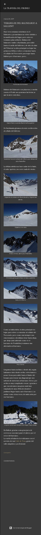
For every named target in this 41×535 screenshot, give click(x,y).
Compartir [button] (7, 452)
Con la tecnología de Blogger (22, 528)
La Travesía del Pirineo (17, 8)
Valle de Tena (21, 441)
